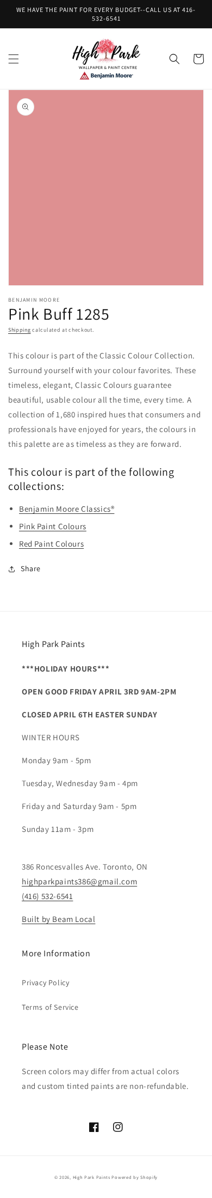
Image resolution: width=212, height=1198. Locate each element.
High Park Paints (91, 1177)
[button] (14, 59)
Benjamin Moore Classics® (66, 509)
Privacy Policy (45, 982)
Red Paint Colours (51, 543)
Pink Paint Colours (52, 526)
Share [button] (31, 568)
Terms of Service (50, 1007)
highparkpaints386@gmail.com (79, 881)
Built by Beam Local (58, 919)
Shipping (19, 329)
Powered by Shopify (134, 1177)
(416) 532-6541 (47, 896)
